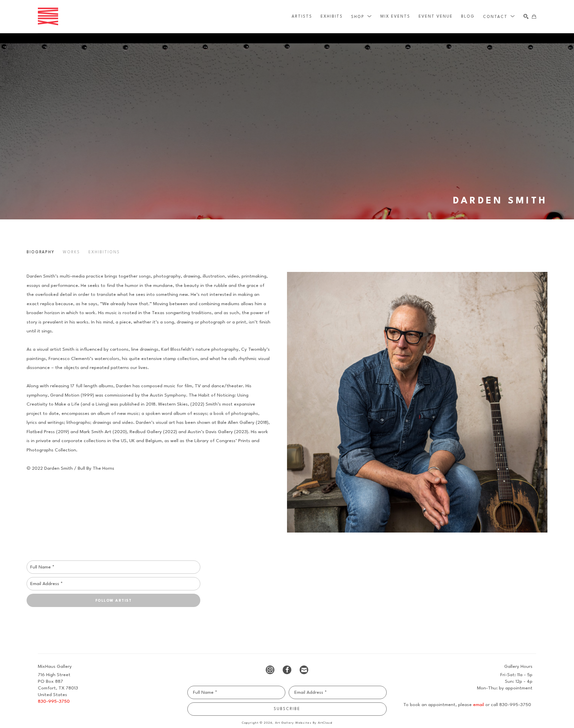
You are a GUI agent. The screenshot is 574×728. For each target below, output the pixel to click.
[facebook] (287, 670)
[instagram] (270, 670)
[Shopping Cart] (534, 16)
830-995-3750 (54, 701)
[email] (304, 670)
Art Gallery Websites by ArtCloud (303, 722)
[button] (361, 16)
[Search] (526, 16)
